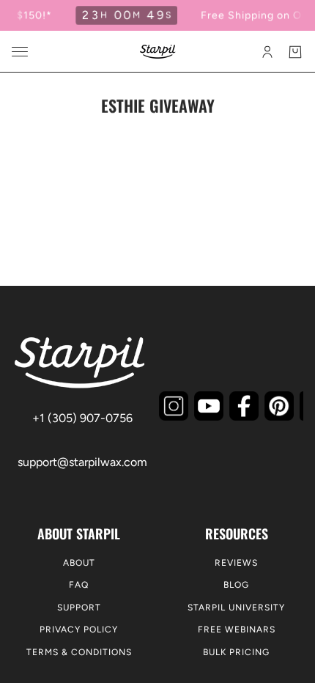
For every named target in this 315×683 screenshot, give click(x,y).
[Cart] (295, 52)
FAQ (79, 585)
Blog (236, 585)
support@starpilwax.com (82, 462)
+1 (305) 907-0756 (82, 418)
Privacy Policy (79, 629)
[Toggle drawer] (20, 51)
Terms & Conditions (79, 652)
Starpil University (236, 607)
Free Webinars (236, 629)
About (79, 563)
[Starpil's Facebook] (244, 406)
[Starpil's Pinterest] (279, 406)
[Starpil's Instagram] (173, 406)
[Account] (267, 52)
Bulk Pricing (236, 652)
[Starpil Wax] (158, 52)
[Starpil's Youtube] (208, 406)
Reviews (236, 563)
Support (79, 607)
